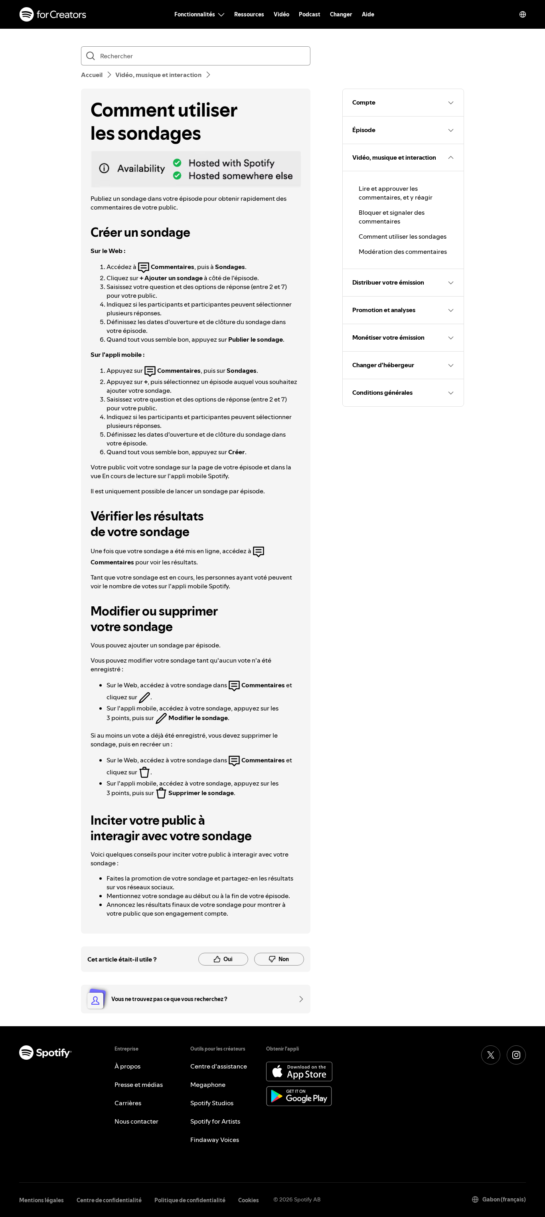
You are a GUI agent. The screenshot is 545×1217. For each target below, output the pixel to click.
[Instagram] (516, 1055)
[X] (490, 1055)
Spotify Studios (211, 1102)
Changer (341, 14)
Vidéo (281, 14)
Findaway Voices (214, 1139)
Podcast (309, 14)
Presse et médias (139, 1084)
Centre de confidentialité (109, 1200)
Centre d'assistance (218, 1066)
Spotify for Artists (215, 1121)
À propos (127, 1066)
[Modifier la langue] (522, 14)
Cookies (248, 1200)
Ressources (249, 14)
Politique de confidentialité (189, 1200)
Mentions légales (41, 1200)
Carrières (128, 1102)
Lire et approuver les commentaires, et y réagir (395, 193)
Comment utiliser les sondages (402, 236)
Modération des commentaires (403, 251)
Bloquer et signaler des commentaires (392, 217)
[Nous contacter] (298, 999)
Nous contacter (136, 1121)
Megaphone (207, 1084)
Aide (368, 14)
